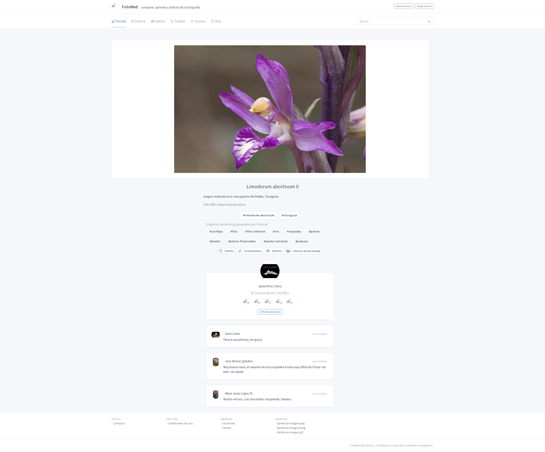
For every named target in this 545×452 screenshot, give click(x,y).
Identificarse (404, 6)
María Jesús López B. (239, 393)
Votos (229, 250)
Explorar (140, 21)
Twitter (226, 428)
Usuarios (200, 21)
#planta (215, 241)
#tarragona (289, 215)
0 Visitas (276, 250)
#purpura (301, 241)
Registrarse (424, 6)
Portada (120, 21)
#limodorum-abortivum (259, 215)
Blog (218, 21)
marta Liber (232, 334)
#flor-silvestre (255, 231)
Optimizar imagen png (291, 423)
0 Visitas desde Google (307, 250)
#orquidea (294, 231)
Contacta (119, 423)
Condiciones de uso (180, 423)
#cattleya (216, 231)
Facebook (228, 423)
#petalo (314, 231)
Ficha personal (271, 311)
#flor (234, 231)
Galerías (160, 21)
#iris (276, 231)
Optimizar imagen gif (290, 432)
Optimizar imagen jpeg (291, 428)
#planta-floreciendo (242, 241)
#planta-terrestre (276, 241)
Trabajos (179, 21)
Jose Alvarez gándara (239, 361)
